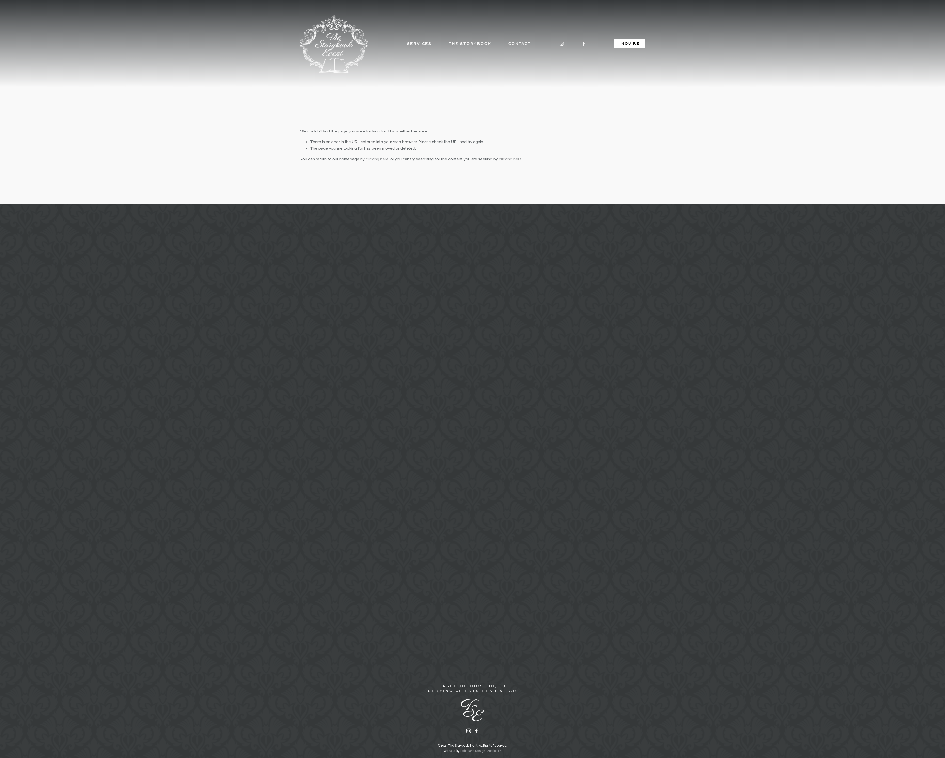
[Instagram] (561, 43)
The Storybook (470, 44)
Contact (519, 44)
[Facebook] (583, 43)
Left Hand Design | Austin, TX (481, 751)
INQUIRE (630, 44)
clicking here (377, 159)
